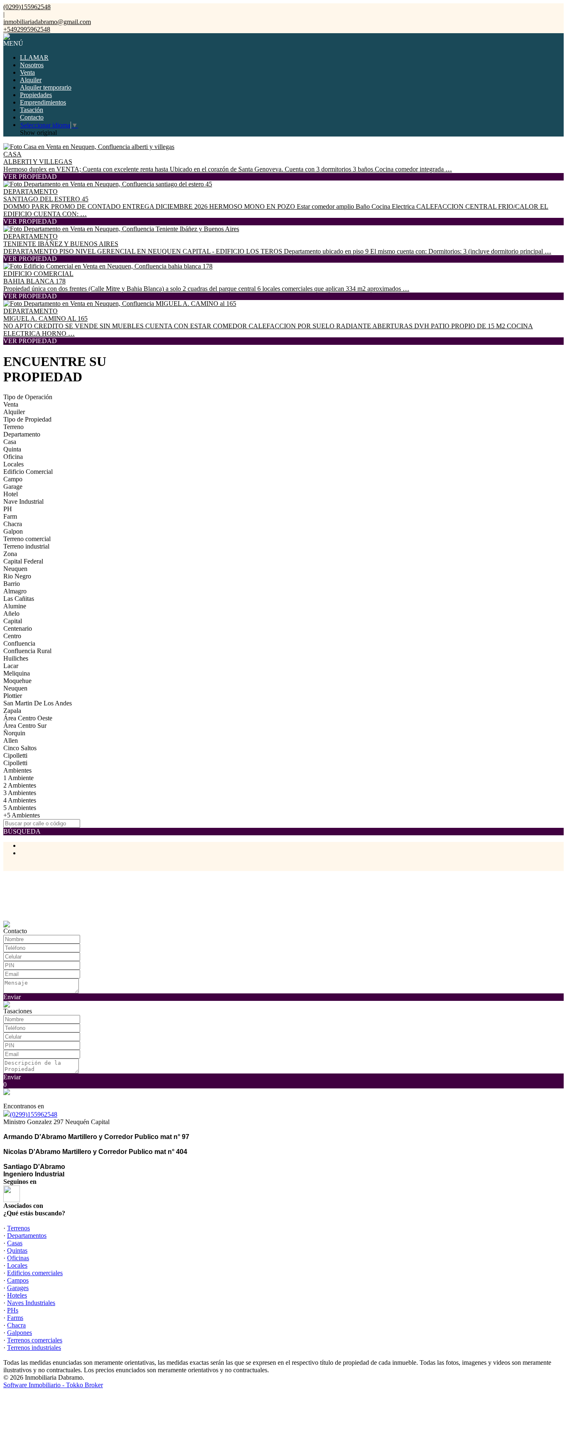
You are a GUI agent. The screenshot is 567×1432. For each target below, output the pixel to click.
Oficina (13, 456)
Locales (13, 464)
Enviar (12, 996)
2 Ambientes (19, 785)
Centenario (17, 628)
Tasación (31, 109)
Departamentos (26, 1235)
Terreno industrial (26, 546)
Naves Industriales (31, 1302)
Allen (10, 740)
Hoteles (17, 1295)
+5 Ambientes (21, 815)
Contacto (32, 117)
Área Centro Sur (24, 725)
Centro (12, 635)
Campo (12, 479)
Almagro (15, 591)
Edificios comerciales (35, 1272)
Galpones (19, 1332)
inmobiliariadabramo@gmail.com (47, 21)
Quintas (17, 1250)
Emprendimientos (43, 102)
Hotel (10, 494)
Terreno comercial (27, 538)
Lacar (10, 665)
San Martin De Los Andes (37, 703)
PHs (12, 1310)
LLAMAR (34, 57)
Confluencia (19, 643)
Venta (27, 72)
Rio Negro (17, 576)
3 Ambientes (19, 792)
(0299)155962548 (33, 1114)
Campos (18, 1280)
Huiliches (15, 658)
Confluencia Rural (27, 650)
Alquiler (31, 79)
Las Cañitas (18, 598)
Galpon (13, 531)
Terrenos (18, 1228)
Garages (18, 1287)
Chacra (12, 523)
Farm (10, 516)
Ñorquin (14, 733)
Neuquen (15, 568)
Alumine (14, 606)
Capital (12, 621)
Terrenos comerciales (34, 1340)
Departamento (21, 434)
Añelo (11, 613)
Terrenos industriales (34, 1347)
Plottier (12, 695)
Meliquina (16, 673)
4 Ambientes (19, 800)
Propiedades (36, 94)
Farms (15, 1317)
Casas (14, 1243)
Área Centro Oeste (27, 718)
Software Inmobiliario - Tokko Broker (53, 1384)
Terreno (13, 426)
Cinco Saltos (20, 747)
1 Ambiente (18, 777)
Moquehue (17, 680)
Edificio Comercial (28, 471)
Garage (12, 486)
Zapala (12, 710)
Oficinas (18, 1257)
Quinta (12, 449)
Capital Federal (23, 561)
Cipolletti (15, 755)
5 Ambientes (19, 807)
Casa (9, 441)
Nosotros (32, 64)
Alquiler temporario (45, 87)
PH (7, 508)
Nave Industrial (23, 501)
